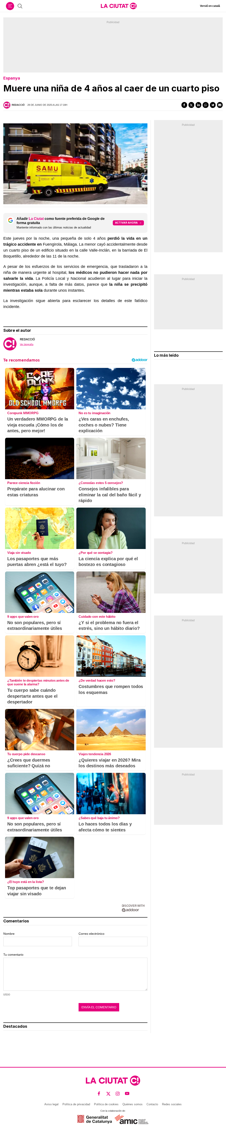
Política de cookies (106, 1104)
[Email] (220, 105)
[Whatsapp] (205, 105)
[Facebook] (184, 105)
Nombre (9, 933)
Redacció (18, 105)
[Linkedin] (198, 105)
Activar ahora (126, 222)
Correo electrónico (91, 933)
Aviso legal (51, 1104)
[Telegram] (213, 105)
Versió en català (210, 5)
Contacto (152, 1104)
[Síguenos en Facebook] (99, 1093)
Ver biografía (26, 344)
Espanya (11, 78)
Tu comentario (13, 954)
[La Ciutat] (119, 6)
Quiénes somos (132, 1104)
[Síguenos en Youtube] (127, 1093)
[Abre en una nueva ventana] (94, 1119)
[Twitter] (191, 105)
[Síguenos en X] (108, 1093)
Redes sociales (172, 1104)
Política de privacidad (76, 1104)
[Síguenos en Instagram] (117, 1093)
